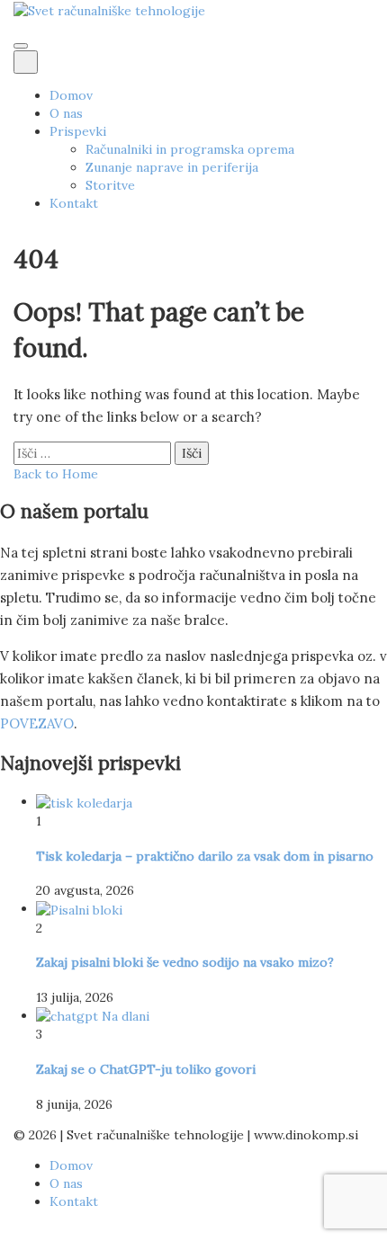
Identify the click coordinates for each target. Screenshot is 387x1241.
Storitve (110, 185)
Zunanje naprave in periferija (172, 167)
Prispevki (78, 131)
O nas (66, 113)
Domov (71, 95)
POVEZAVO (37, 723)
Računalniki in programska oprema (190, 149)
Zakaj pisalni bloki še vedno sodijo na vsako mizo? (185, 962)
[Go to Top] (5, 1232)
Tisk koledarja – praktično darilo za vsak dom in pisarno (205, 856)
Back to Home (56, 474)
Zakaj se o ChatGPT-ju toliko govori (146, 1069)
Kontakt (74, 203)
